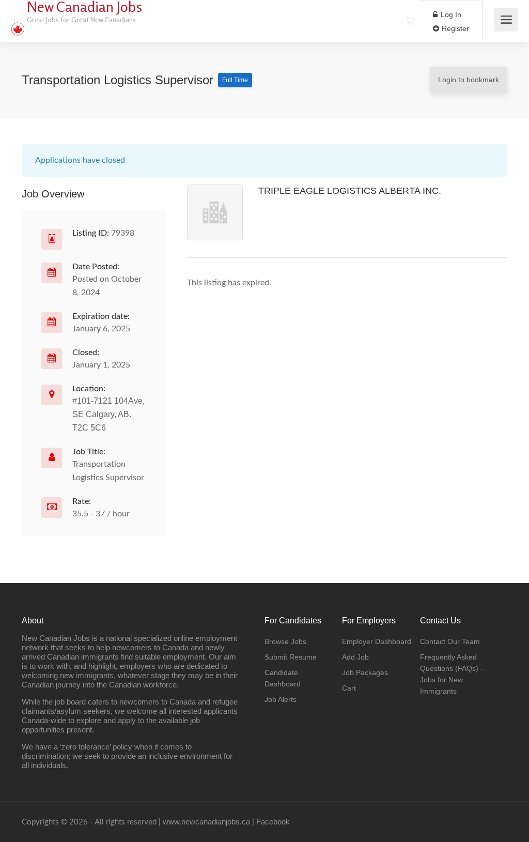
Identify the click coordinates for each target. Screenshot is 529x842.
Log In (450, 14)
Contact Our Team (450, 641)
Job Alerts (280, 699)
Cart (349, 688)
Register (454, 28)
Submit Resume (290, 657)
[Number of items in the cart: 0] (409, 20)
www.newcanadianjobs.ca (206, 821)
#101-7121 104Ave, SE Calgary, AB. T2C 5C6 (108, 414)
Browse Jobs (285, 641)
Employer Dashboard (376, 641)
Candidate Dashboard (282, 678)
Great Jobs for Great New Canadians (81, 19)
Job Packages (365, 672)
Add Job (355, 657)
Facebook (273, 821)
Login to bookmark (468, 79)
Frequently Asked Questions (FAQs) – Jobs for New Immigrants (452, 674)
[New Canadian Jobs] (17, 23)
